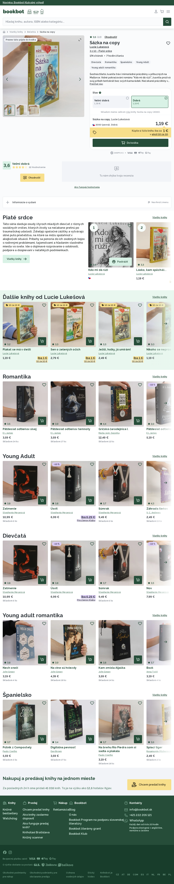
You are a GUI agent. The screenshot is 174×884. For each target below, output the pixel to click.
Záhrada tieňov (157, 508)
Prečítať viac (96, 84)
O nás (73, 814)
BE (164, 874)
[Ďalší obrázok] (80, 79)
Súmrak (104, 508)
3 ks (128, 112)
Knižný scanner (33, 837)
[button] (43, 76)
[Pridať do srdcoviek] (168, 43)
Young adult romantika (33, 615)
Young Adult (19, 456)
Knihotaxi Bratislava (36, 832)
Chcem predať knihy (36, 809)
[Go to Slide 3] (34, 110)
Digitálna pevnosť (63, 747)
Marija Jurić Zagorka (109, 433)
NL (153, 874)
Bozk (149, 667)
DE (128, 874)
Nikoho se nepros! (159, 349)
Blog (72, 809)
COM (135, 874)
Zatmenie (9, 508)
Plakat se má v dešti (17, 349)
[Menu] (168, 12)
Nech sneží (10, 667)
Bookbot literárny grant (85, 828)
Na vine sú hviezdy (63, 667)
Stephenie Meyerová (14, 512)
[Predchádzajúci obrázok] (7, 79)
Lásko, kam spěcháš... (151, 270)
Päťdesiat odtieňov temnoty (70, 429)
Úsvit (54, 508)
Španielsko (17, 695)
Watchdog (10, 818)
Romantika (17, 376)
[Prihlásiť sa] (156, 12)
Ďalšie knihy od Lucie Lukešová (44, 297)
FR (158, 874)
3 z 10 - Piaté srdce (101, 51)
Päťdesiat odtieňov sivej (20, 429)
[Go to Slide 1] (9, 110)
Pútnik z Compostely (17, 747)
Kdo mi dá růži (98, 270)
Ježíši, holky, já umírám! (115, 349)
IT (147, 874)
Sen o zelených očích (65, 349)
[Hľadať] (167, 22)
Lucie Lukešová (99, 47)
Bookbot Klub (78, 833)
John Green (9, 672)
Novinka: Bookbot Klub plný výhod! (23, 2)
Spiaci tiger (154, 747)
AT (123, 874)
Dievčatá (14, 536)
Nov (149, 588)
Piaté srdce (18, 217)
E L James (8, 433)
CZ (117, 874)
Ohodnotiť (111, 37)
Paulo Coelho (10, 751)
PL (169, 874)
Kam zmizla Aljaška (112, 667)
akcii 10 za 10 (160, 134)
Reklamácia (61, 809)
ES (142, 874)
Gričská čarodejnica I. (113, 429)
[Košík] (162, 12)
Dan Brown (56, 751)
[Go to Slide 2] (21, 110)
